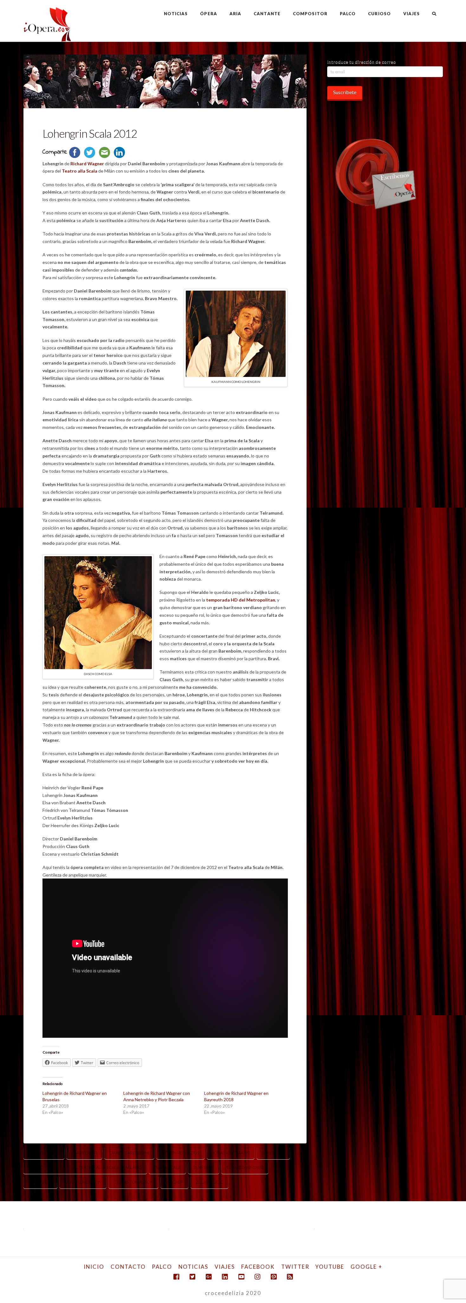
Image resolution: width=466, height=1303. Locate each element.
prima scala (167, 1167)
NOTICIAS (193, 1266)
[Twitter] (192, 1276)
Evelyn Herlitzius (180, 1152)
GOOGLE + (366, 1266)
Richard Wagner (87, 163)
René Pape (203, 1167)
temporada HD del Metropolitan (240, 599)
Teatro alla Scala (79, 171)
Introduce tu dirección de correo (361, 61)
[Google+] (208, 1276)
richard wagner (245, 1167)
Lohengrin (273, 1152)
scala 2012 (40, 1182)
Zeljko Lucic (209, 1182)
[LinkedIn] (225, 1276)
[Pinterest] (273, 1276)
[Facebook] (176, 1276)
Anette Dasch (44, 1152)
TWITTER (295, 1266)
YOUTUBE (329, 1266)
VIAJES (225, 1266)
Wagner (174, 1182)
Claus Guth (84, 1152)
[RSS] (290, 1276)
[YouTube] (241, 1276)
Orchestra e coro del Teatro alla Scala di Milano (85, 1167)
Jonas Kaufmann (230, 1152)
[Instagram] (257, 1276)
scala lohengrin (83, 1182)
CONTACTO (128, 1266)
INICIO (94, 1266)
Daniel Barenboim (129, 1152)
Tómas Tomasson (133, 1182)
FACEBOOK (258, 1266)
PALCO (162, 1266)
